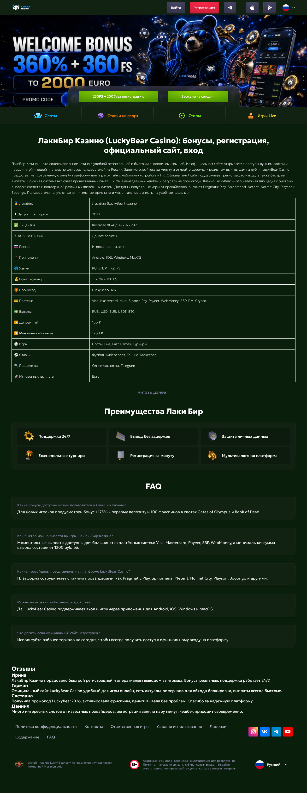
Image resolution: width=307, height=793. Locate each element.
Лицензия (219, 726)
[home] (22, 7)
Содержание (27, 737)
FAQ (51, 737)
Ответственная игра (130, 726)
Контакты (93, 726)
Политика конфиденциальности (46, 726)
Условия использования (179, 726)
